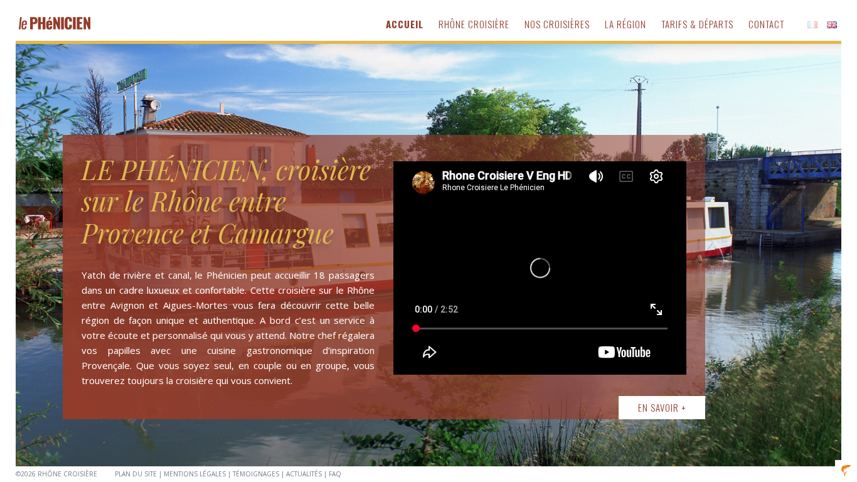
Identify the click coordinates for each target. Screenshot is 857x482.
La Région (625, 24)
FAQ (335, 473)
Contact (766, 24)
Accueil (404, 24)
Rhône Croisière (474, 24)
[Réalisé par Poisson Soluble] (846, 469)
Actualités (304, 473)
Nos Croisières (557, 24)
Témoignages (256, 473)
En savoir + (662, 407)
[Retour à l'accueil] (54, 22)
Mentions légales (195, 473)
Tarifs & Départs (697, 24)
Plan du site (136, 473)
